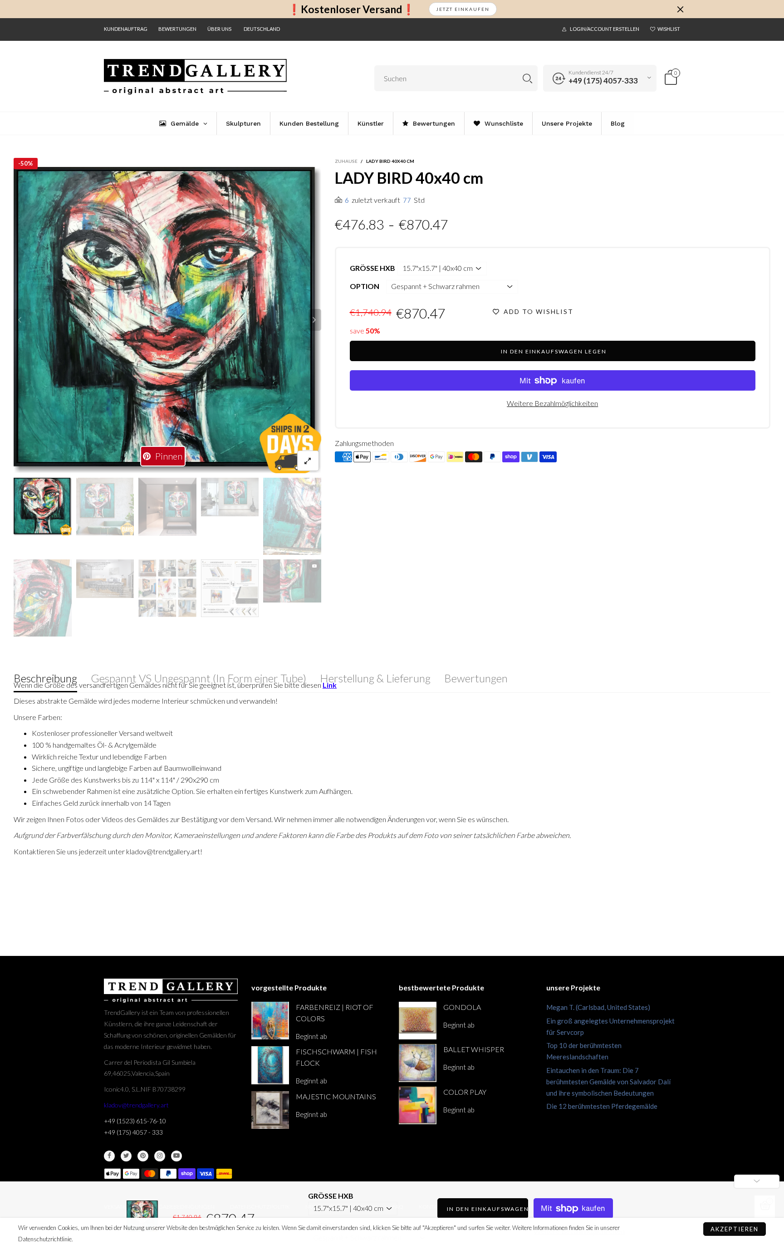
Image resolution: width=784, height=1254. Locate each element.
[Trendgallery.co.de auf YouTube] (176, 1156)
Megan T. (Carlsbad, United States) (598, 1007)
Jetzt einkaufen (463, 9)
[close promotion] (680, 9)
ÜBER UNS (219, 29)
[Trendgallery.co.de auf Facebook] (109, 1156)
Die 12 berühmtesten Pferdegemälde (601, 1106)
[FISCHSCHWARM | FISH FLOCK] (270, 1065)
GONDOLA (462, 1007)
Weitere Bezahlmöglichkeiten (552, 403)
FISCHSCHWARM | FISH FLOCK (336, 1057)
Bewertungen (177, 29)
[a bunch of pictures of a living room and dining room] (167, 588)
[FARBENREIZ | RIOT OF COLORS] (270, 1020)
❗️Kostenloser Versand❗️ (351, 9)
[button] (20, 320)
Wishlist (668, 29)
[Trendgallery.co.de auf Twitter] (126, 1156)
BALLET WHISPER (473, 1049)
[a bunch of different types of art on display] (230, 588)
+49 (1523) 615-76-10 (135, 1121)
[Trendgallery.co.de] (195, 77)
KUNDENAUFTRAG (125, 29)
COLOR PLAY (464, 1091)
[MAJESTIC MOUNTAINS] (270, 1110)
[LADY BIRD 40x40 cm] (167, 320)
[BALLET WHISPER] (417, 1063)
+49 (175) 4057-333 (603, 80)
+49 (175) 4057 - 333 (133, 1132)
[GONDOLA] (417, 1020)
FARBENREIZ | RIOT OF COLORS (334, 1013)
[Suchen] (527, 78)
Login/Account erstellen (604, 29)
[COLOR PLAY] (417, 1105)
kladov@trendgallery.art (136, 1105)
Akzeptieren (734, 1229)
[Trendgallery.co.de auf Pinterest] (142, 1156)
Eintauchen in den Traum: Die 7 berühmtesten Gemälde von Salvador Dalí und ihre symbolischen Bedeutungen (608, 1081)
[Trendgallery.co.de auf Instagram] (159, 1156)
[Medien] (308, 461)
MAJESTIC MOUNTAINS (336, 1096)
